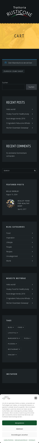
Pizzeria (12, 344)
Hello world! (10, 109)
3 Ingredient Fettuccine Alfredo (18, 123)
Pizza (26, 338)
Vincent (11, 355)
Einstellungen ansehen (19, 435)
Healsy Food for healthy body (17, 114)
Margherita (13, 338)
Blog (10, 327)
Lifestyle (9, 242)
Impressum (32, 440)
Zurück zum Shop (13, 71)
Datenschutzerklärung (21, 440)
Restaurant (13, 349)
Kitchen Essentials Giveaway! (17, 128)
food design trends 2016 (15, 118)
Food (8, 233)
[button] (36, 398)
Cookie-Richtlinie (9, 440)
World (8, 261)
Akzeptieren (19, 423)
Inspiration (10, 238)
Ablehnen (19, 429)
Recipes (9, 251)
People (9, 247)
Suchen (5, 82)
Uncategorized (12, 256)
